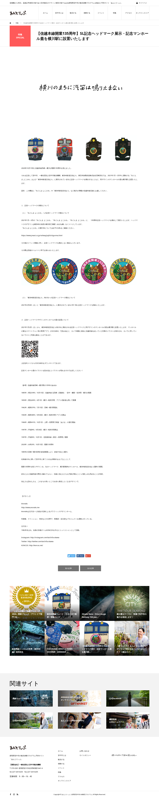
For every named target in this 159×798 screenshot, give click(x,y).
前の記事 (68, 568)
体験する (87, 13)
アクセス (128, 13)
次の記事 (90, 568)
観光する (73, 13)
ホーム (45, 13)
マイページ (143, 3)
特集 (114, 13)
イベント (101, 13)
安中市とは (59, 13)
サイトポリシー (85, 755)
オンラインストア (142, 13)
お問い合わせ (84, 751)
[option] (79, 86)
